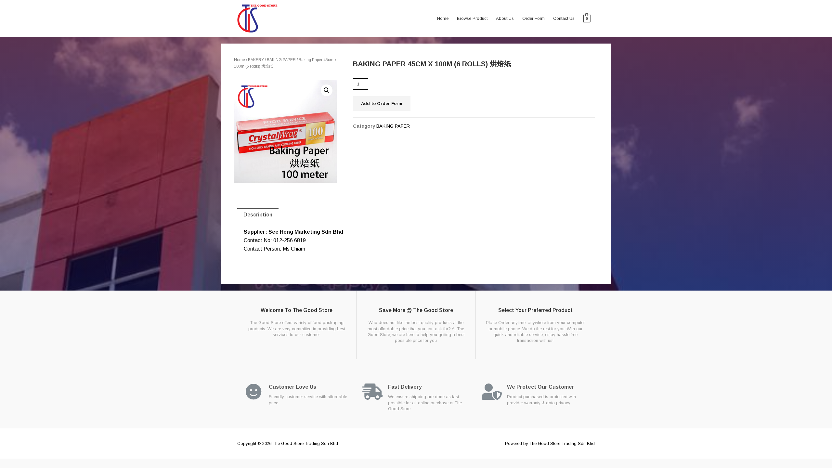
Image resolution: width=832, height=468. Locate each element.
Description (257, 214)
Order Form (533, 18)
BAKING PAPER (281, 60)
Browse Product (472, 18)
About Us (505, 18)
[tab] (258, 215)
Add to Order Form (381, 103)
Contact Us (564, 18)
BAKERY (256, 60)
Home (442, 18)
